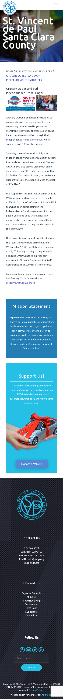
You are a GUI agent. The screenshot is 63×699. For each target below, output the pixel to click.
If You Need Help (32, 600)
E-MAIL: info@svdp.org (31, 559)
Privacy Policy (35, 690)
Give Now (31, 608)
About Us (32, 597)
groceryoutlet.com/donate (20, 282)
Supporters (31, 611)
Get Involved (31, 604)
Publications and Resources (34, 71)
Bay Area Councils (31, 593)
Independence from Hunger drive (24, 139)
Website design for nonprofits (25, 695)
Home (9, 71)
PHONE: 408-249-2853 (31, 555)
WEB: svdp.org (31, 562)
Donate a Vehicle (31, 463)
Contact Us (31, 615)
